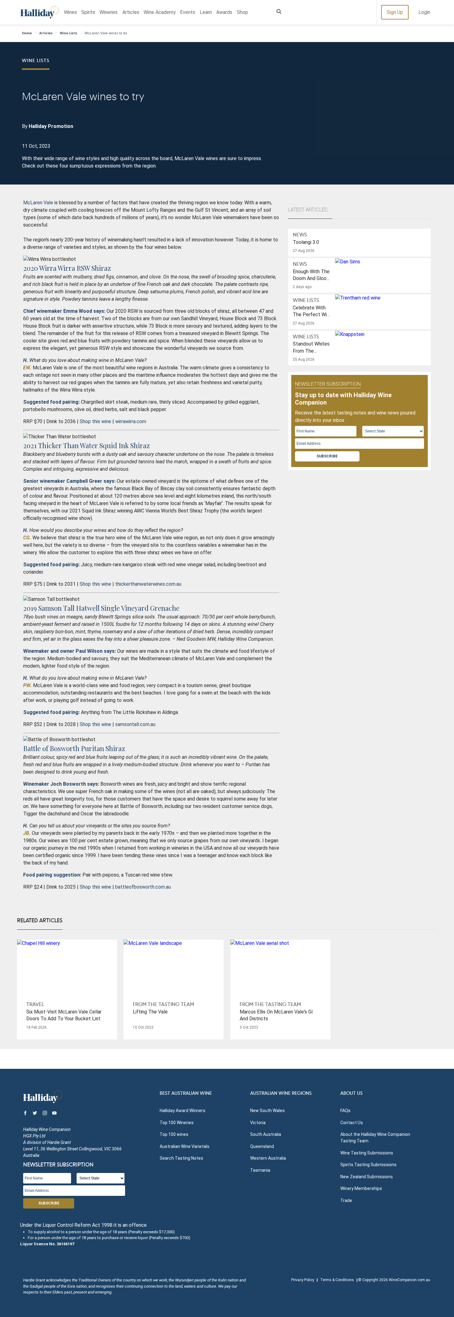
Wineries (108, 12)
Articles (130, 12)
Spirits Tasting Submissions (368, 1164)
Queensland (262, 1146)
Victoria (258, 1122)
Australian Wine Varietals (184, 1146)
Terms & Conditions (337, 1280)
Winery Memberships (361, 1188)
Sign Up (395, 12)
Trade (346, 1200)
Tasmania (260, 1170)
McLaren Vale (38, 203)
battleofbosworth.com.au (143, 887)
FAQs (345, 1110)
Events (187, 12)
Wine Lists (68, 33)
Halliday (39, 12)
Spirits (88, 12)
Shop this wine (95, 421)
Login (424, 12)
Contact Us (351, 1122)
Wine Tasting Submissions (366, 1152)
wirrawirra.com (130, 421)
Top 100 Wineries (177, 1122)
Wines (70, 12)
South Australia (265, 1134)
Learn (206, 12)
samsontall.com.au (135, 724)
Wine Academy (160, 12)
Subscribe (327, 456)
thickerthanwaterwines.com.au (148, 584)
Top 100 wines (174, 1134)
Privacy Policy (302, 1280)
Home (27, 33)
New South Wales (267, 1110)
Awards (224, 12)
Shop (242, 12)
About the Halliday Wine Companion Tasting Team (375, 1137)
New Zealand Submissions (366, 1176)
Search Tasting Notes (181, 1158)
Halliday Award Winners (182, 1110)
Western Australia (268, 1158)
